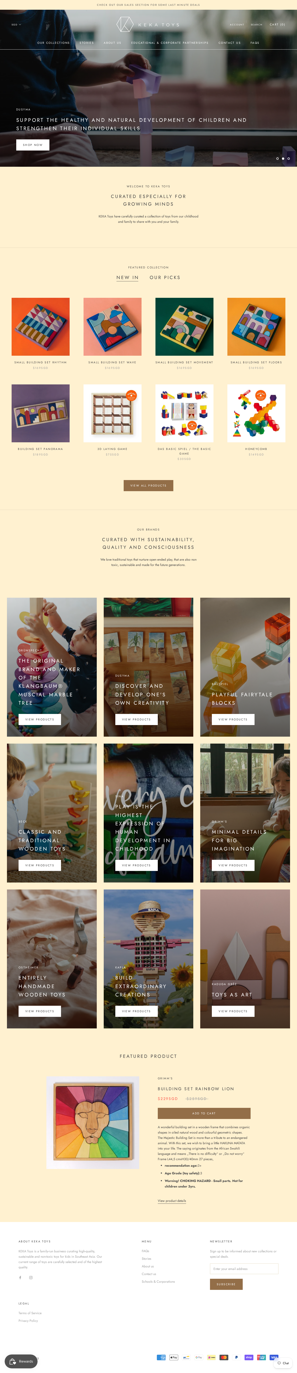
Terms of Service (30, 1313)
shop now (33, 145)
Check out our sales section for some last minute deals (148, 5)
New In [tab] (127, 277)
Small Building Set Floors (256, 362)
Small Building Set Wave (112, 362)
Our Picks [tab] (165, 277)
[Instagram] (30, 1277)
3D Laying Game (112, 449)
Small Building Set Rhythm (40, 362)
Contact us (230, 43)
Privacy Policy (28, 1320)
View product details (172, 1200)
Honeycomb (256, 449)
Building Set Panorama (40, 449)
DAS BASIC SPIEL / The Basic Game (184, 451)
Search (256, 24)
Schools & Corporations (158, 1281)
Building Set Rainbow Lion (196, 1089)
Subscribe (226, 1284)
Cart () (277, 24)
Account (237, 24)
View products (39, 719)
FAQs (255, 43)
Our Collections (53, 43)
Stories (87, 43)
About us (112, 43)
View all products (148, 486)
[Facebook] (20, 1277)
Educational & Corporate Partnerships (170, 43)
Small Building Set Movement (184, 362)
